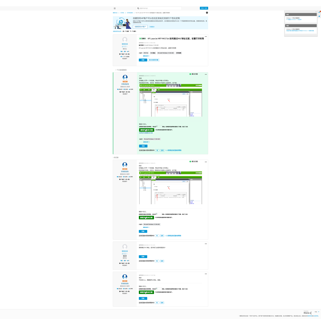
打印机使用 (130, 13)
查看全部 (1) (146, 142)
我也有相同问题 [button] (153, 60)
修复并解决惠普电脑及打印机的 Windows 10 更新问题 (300, 30)
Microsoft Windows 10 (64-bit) (166, 53)
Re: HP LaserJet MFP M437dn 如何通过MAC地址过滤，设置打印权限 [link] (153, 13)
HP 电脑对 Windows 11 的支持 (293, 19)
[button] (205, 36)
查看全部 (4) (146, 56)
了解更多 (151, 27)
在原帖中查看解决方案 (146, 133)
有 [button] (157, 150)
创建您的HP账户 (140, 27)
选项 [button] (207, 13)
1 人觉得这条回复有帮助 (173, 150)
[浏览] (114, 8)
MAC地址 (153, 53)
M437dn (146, 53)
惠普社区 (115, 13)
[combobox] (159, 8)
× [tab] (316, 11)
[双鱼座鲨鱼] (125, 77)
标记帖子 (124, 58)
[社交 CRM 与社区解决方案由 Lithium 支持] (307, 312)
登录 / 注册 (204, 8)
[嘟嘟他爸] (124, 39)
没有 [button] (162, 150)
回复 (143, 60)
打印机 (122, 13)
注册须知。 (316, 316)
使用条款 (310, 316)
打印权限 (178, 53)
